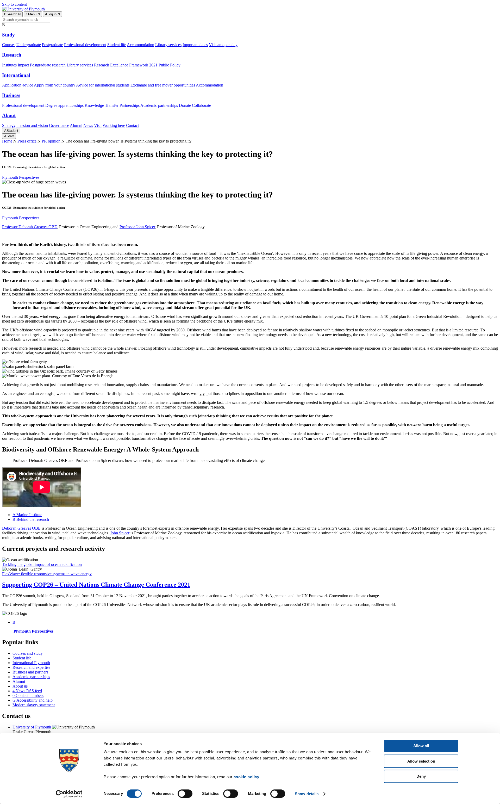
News (88, 125)
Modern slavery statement (33, 705)
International (16, 75)
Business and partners (30, 672)
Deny (421, 776)
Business (11, 95)
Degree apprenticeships (64, 105)
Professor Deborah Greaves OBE (29, 227)
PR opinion (51, 141)
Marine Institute (27, 514)
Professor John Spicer (137, 227)
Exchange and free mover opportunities (162, 85)
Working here (114, 125)
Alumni (76, 125)
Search (12, 14)
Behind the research (30, 519)
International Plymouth (31, 662)
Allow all (421, 746)
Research (11, 55)
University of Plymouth (31, 727)
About (9, 115)
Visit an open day (223, 44)
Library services (168, 44)
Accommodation (140, 44)
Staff (9, 136)
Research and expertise (31, 667)
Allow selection (421, 761)
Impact (23, 65)
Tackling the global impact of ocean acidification (42, 564)
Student (11, 131)
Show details (306, 793)
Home (7, 141)
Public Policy (169, 65)
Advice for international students (102, 85)
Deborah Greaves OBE (21, 528)
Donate (185, 105)
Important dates (195, 44)
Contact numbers (27, 695)
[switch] (185, 793)
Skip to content (14, 4)
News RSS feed (27, 691)
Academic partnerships (159, 105)
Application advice (17, 85)
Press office (26, 141)
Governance (59, 125)
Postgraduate (52, 44)
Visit (98, 125)
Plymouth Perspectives (20, 177)
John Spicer (119, 533)
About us (20, 686)
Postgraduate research (48, 65)
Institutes (9, 65)
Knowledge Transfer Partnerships (112, 105)
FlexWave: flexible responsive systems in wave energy (47, 574)
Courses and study (27, 653)
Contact (132, 125)
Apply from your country (54, 85)
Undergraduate (28, 44)
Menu (33, 14)
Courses (8, 44)
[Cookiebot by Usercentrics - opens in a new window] (69, 794)
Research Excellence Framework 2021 (126, 65)
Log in (52, 14)
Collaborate (201, 105)
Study (8, 35)
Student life (116, 44)
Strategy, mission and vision (25, 125)
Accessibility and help (32, 700)
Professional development (85, 44)
